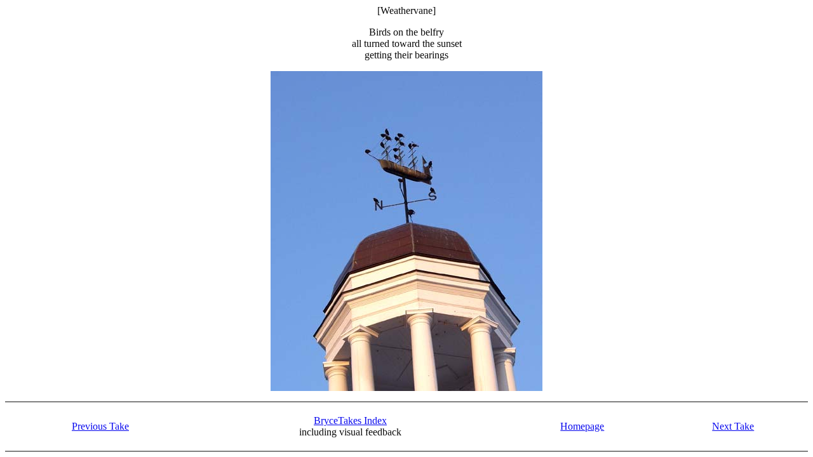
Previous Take (100, 426)
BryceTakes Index (350, 420)
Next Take (733, 426)
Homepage (582, 426)
